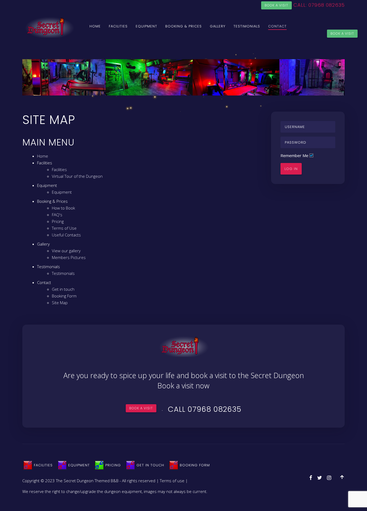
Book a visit (276, 5)
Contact (277, 26)
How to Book (63, 208)
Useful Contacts (66, 234)
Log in (291, 168)
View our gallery (66, 250)
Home (95, 26)
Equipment (146, 26)
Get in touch (63, 289)
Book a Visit (342, 33)
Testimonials (246, 26)
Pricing (58, 221)
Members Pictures (69, 257)
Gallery (217, 26)
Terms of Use (64, 228)
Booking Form (64, 296)
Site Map (60, 302)
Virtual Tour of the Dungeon (77, 176)
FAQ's (57, 214)
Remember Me (294, 155)
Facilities (118, 26)
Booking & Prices (183, 26)
